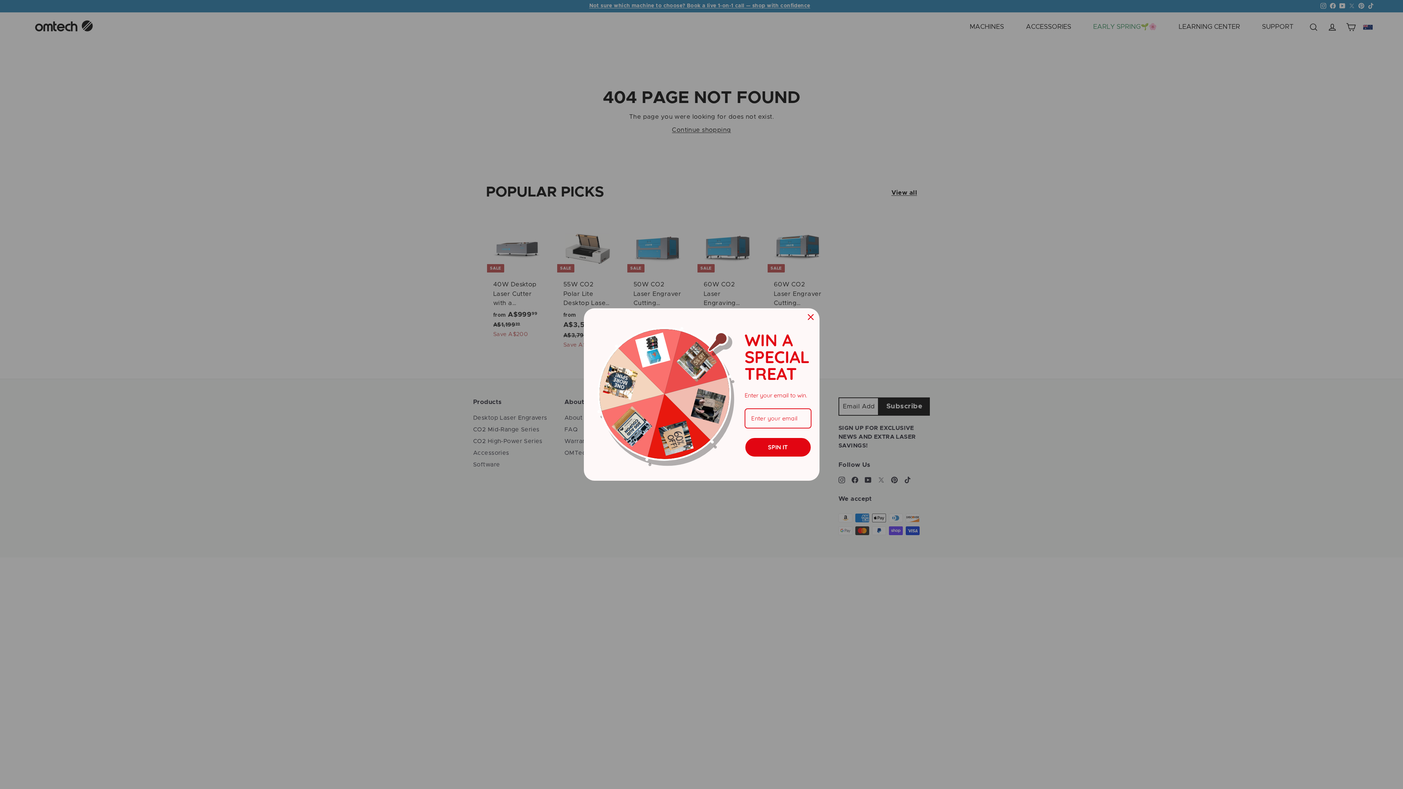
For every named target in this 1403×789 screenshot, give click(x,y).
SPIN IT (778, 447)
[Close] (811, 317)
